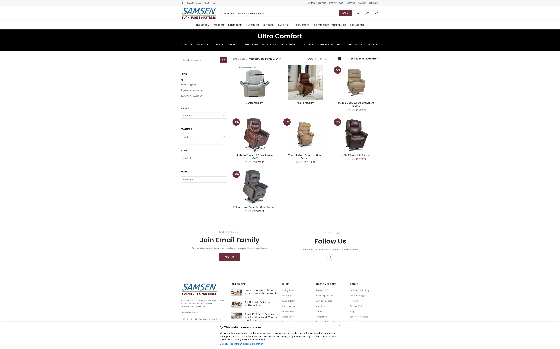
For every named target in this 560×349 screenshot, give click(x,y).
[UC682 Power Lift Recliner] (356, 134)
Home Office (288, 311)
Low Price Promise (359, 316)
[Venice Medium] (254, 82)
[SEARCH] (223, 60)
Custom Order (357, 306)
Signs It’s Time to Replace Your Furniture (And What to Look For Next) (261, 317)
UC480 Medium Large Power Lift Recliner (356, 104)
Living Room (288, 290)
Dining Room (288, 300)
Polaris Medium (305, 102)
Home (234, 58)
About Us (320, 306)
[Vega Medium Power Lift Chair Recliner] (305, 134)
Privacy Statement (325, 322)
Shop (242, 58)
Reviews (354, 300)
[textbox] (204, 115)
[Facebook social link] (182, 3)
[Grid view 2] (334, 59)
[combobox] (204, 116)
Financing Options (325, 295)
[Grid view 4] (344, 59)
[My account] (358, 13)
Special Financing (194, 3)
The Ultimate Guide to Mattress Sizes (257, 304)
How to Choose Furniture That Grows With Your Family (261, 292)
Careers (320, 311)
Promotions (355, 322)
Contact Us (321, 316)
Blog (352, 311)
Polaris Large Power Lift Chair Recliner (254, 207)
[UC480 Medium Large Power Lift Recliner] (356, 82)
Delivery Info (322, 290)
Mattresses (288, 322)
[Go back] (254, 36)
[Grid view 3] (339, 59)
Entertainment (289, 306)
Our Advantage (357, 295)
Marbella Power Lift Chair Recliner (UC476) (254, 157)
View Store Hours (189, 312)
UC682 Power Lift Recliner (356, 155)
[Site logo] (199, 13)
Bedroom (286, 295)
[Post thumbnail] (236, 292)
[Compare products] (367, 13)
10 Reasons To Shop (360, 290)
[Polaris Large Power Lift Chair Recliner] (254, 187)
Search (345, 13)
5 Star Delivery (209, 3)
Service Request (324, 300)
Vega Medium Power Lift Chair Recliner (305, 157)
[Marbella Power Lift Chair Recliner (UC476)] (254, 134)
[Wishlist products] (376, 13)
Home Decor (288, 316)
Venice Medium (254, 102)
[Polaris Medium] (305, 82)
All (182, 80)
